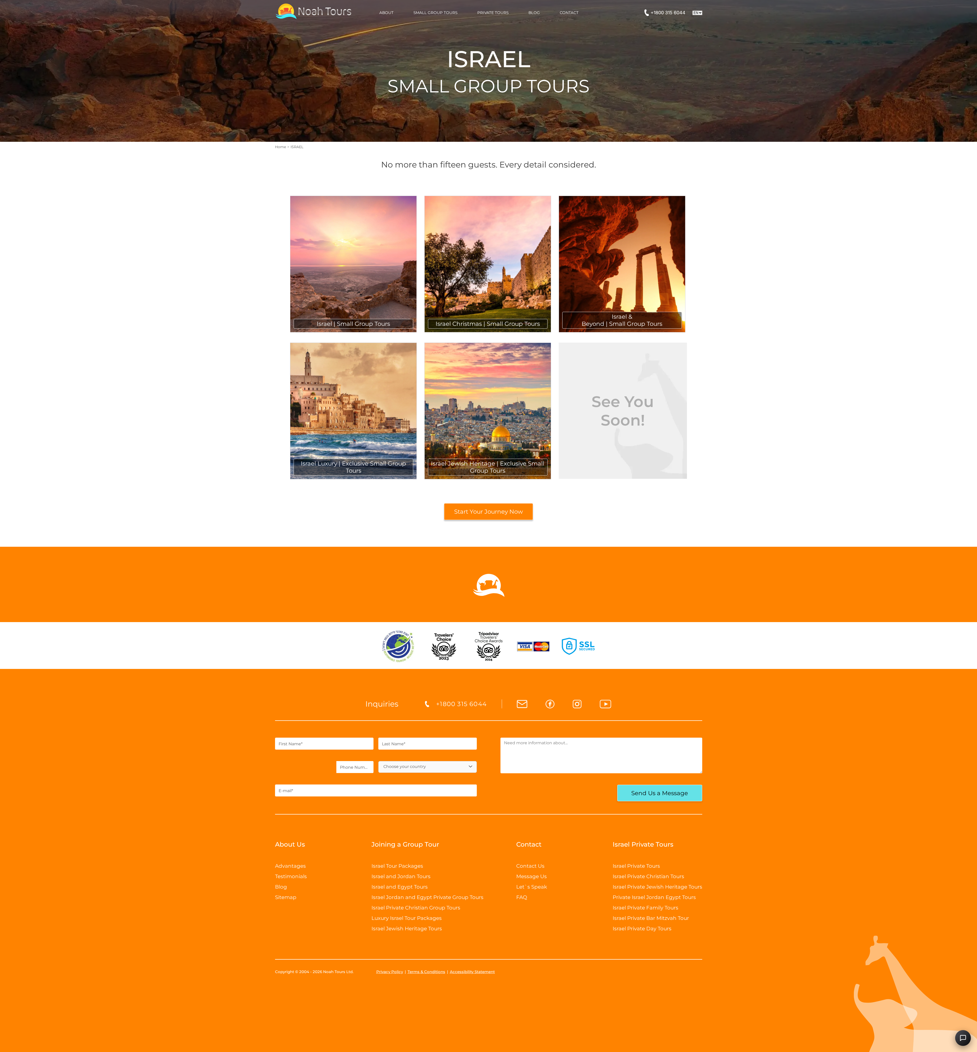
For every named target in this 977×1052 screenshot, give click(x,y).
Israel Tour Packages (397, 866)
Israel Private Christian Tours (648, 876)
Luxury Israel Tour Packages (406, 918)
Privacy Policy (389, 971)
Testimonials (291, 876)
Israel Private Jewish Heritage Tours (657, 887)
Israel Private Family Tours (645, 908)
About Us (290, 844)
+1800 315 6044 (668, 12)
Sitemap (285, 897)
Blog (281, 887)
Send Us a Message (659, 793)
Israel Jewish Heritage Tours (406, 928)
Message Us (531, 876)
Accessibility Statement (472, 971)
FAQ (521, 897)
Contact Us (530, 866)
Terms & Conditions (426, 971)
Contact (528, 844)
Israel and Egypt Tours (399, 887)
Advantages (290, 866)
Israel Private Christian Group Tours (415, 908)
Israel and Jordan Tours (400, 876)
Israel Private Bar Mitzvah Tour (651, 918)
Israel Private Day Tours (642, 928)
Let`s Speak (531, 887)
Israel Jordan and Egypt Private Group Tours (427, 897)
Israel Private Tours (636, 866)
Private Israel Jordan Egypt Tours (654, 897)
